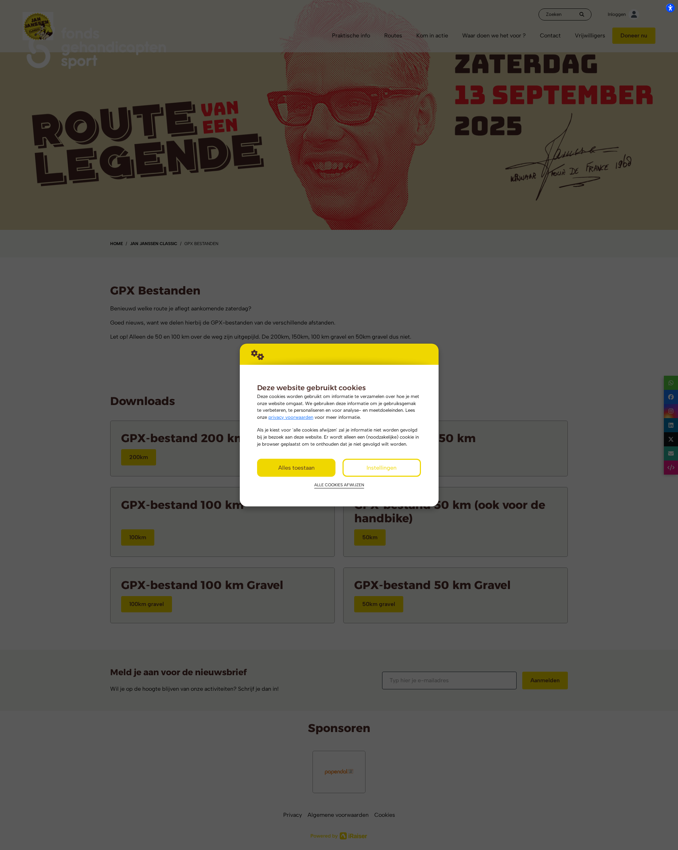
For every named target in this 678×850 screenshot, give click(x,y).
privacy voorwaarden (290, 417)
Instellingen (382, 467)
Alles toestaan (296, 467)
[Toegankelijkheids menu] (670, 8)
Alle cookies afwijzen (339, 484)
